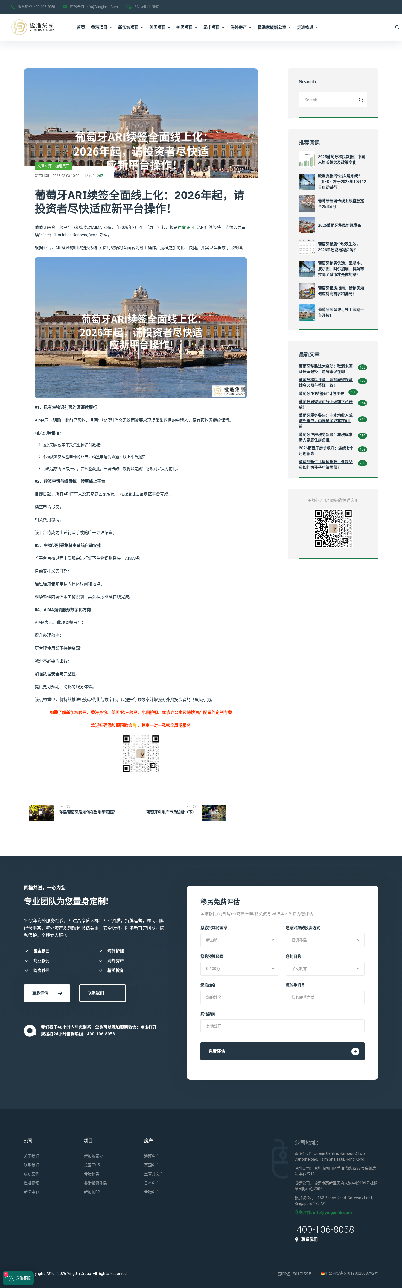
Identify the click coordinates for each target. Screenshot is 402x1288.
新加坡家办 (93, 1156)
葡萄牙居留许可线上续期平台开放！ (326, 404)
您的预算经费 (211, 956)
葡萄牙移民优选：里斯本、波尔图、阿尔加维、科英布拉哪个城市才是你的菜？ (341, 269)
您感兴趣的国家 (213, 927)
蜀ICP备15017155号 (294, 1274)
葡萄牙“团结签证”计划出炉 (321, 393)
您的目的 (293, 956)
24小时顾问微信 (146, 7)
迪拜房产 (151, 1156)
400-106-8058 (44, 7)
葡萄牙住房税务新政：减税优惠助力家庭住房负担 (326, 437)
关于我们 (31, 1156)
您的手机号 (295, 985)
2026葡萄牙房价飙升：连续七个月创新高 (326, 451)
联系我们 (96, 993)
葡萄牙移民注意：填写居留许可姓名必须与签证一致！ (326, 382)
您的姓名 (208, 985)
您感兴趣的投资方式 (303, 927)
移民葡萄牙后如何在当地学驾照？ (88, 812)
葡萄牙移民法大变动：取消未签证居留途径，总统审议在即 (326, 369)
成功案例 (31, 1174)
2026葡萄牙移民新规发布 (339, 225)
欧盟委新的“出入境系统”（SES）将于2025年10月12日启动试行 (342, 181)
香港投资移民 (95, 1183)
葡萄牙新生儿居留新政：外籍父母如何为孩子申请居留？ (326, 464)
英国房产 (151, 1165)
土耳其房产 (153, 1174)
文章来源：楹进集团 (53, 166)
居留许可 (186, 227)
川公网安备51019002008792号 (351, 1273)
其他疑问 (208, 1014)
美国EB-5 (92, 1165)
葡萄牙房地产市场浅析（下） (171, 812)
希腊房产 (151, 1192)
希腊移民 (91, 1174)
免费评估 (217, 1051)
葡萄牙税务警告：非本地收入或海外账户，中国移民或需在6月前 (326, 420)
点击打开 (148, 1027)
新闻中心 (31, 1192)
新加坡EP (92, 1192)
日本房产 (151, 1183)
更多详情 (40, 993)
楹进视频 (31, 1183)
